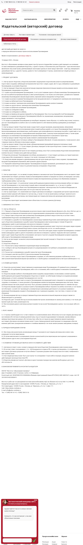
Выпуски (64, 544)
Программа (16, 544)
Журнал (64, 536)
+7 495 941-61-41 (21, 2)
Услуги (66, 19)
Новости (64, 542)
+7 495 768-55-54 (9, 2)
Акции (5, 544)
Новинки (54, 544)
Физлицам (45, 542)
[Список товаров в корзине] (76, 12)
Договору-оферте (25, 55)
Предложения (47, 536)
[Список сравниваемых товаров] (60, 12)
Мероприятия (49, 19)
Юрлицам (45, 544)
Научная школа (30, 19)
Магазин (55, 536)
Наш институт (11, 19)
